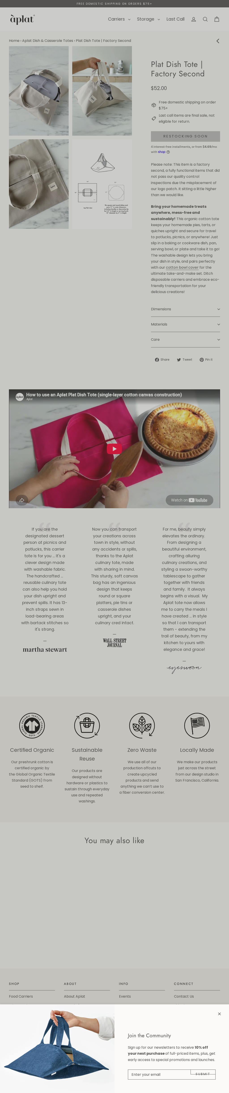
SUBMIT (203, 1073)
